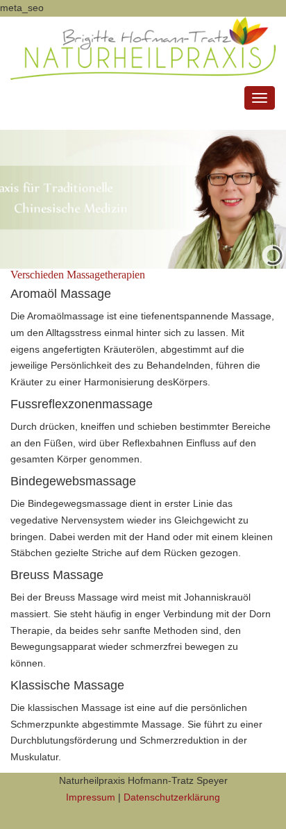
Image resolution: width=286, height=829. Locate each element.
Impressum (90, 797)
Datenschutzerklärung (172, 797)
